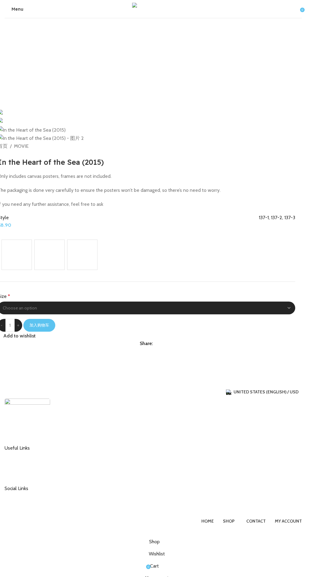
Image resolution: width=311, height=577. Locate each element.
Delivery (17, 465)
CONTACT (19, 455)
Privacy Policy (22, 475)
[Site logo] (153, 8)
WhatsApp (19, 505)
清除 (6, 273)
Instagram (19, 495)
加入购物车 (39, 325)
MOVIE (21, 146)
